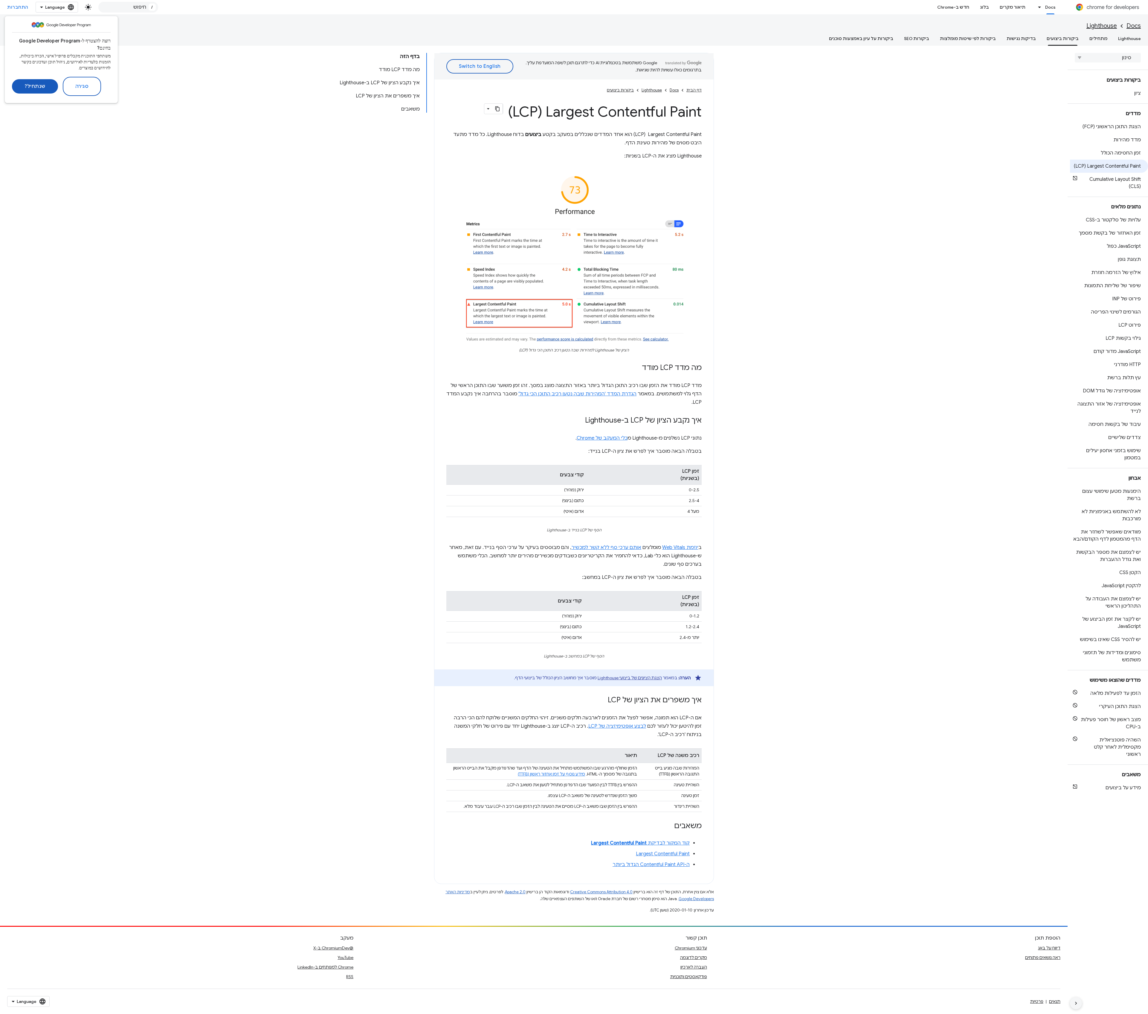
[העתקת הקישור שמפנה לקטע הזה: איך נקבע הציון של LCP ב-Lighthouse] (579, 420)
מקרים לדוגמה (693, 957)
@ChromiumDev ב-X (333, 948)
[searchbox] (1108, 57)
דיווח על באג (1049, 948)
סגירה (82, 86)
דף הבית (694, 90)
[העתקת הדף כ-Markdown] (497, 109)
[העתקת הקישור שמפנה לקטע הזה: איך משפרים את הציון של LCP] (602, 700)
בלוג (984, 7)
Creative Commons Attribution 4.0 (601, 891)
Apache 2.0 (515, 891)
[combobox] (128, 7)
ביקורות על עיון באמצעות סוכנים (861, 38)
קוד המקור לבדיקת (640, 843)
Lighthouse (1101, 26)
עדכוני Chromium (691, 948)
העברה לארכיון (693, 967)
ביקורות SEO (916, 38)
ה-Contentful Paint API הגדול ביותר (651, 865)
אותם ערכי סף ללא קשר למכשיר (606, 547)
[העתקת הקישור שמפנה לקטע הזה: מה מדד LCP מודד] (636, 368)
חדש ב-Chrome (953, 7)
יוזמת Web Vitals (680, 547)
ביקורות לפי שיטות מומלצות (968, 38)
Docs (1050, 7)
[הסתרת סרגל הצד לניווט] (1076, 1003)
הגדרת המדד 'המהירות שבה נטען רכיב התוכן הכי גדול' (577, 394)
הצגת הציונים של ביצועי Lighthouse (630, 677)
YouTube (345, 957)
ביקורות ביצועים (1063, 38)
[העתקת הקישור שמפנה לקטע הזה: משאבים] (668, 826)
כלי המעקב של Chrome (602, 438)
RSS (349, 976)
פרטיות (1036, 1001)
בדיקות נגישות (1021, 38)
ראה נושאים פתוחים (1042, 957)
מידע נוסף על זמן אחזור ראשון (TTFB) (551, 774)
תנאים (1054, 1001)
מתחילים (1098, 38)
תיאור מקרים (1012, 7)
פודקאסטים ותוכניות (688, 976)
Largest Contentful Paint (663, 854)
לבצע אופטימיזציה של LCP (617, 726)
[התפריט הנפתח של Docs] (1038, 7)
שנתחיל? (35, 86)
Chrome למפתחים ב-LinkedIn (325, 967)
